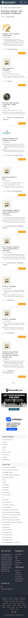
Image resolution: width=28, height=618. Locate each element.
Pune (17, 607)
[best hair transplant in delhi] (6, 171)
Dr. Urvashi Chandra (6, 502)
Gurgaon (21, 601)
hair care (4, 482)
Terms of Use (18, 574)
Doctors (9, 191)
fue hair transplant (6, 507)
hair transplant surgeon (7, 472)
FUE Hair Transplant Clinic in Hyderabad (11, 519)
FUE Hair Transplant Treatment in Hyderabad (12, 522)
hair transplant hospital (7, 539)
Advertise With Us (19, 579)
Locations (17, 560)
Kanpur (19, 603)
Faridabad (6, 601)
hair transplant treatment (8, 477)
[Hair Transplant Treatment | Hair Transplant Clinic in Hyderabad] (6, 204)
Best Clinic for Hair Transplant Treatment (11, 514)
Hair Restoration (6, 527)
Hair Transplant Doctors (12, 49)
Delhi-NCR (23, 599)
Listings (5, 7)
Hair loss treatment (6, 494)
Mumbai (25, 605)
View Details (21, 53)
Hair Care (9, 155)
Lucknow (8, 605)
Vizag (17, 609)
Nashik (8, 607)
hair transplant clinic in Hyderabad (10, 509)
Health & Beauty (10, 300)
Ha (3, 497)
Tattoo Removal (5, 492)
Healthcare (9, 81)
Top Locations (18, 554)
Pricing (17, 564)
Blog (16, 556)
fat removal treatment (7, 529)
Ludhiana (14, 605)
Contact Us (18, 572)
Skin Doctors (5, 119)
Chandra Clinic (5, 499)
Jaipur (15, 603)
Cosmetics (5, 228)
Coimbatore (16, 599)
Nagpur (4, 607)
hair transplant (5, 485)
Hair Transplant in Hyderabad (8, 467)
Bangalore (11, 598)
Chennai (10, 599)
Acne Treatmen (5, 489)
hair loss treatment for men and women (11, 542)
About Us (17, 570)
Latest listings (18, 562)
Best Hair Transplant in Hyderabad (10, 470)
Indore (10, 603)
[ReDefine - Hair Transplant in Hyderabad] (6, 27)
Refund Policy (18, 581)
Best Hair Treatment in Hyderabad (10, 517)
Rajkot (21, 607)
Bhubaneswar (22, 598)
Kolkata (3, 605)
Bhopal (16, 598)
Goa (17, 601)
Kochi (23, 603)
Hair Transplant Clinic (7, 532)
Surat (25, 607)
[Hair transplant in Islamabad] (6, 62)
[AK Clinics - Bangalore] (6, 280)
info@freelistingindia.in (7, 589)
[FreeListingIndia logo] (9, 2)
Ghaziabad (12, 601)
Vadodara (12, 609)
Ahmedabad (4, 598)
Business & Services (11, 226)
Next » (14, 382)
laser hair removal (6, 524)
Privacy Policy (18, 576)
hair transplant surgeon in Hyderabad (10, 475)
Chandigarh (4, 599)
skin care (4, 480)
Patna (13, 607)
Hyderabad (5, 603)
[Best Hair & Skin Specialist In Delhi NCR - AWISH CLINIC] (6, 96)
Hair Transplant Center (7, 534)
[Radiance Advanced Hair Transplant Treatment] (6, 132)
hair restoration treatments (8, 505)
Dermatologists (20, 226)
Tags (16, 558)
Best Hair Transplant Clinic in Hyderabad (11, 512)
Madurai (19, 605)
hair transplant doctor (7, 537)
